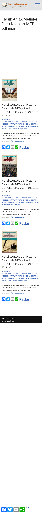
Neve (3, 318)
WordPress (11, 318)
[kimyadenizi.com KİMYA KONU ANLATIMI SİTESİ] (16, 5)
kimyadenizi (6, 119)
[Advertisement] (21, 56)
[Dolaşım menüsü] (37, 5)
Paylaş (24, 147)
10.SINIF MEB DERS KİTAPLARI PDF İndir (16, 122)
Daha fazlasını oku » (18, 141)
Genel (27, 126)
